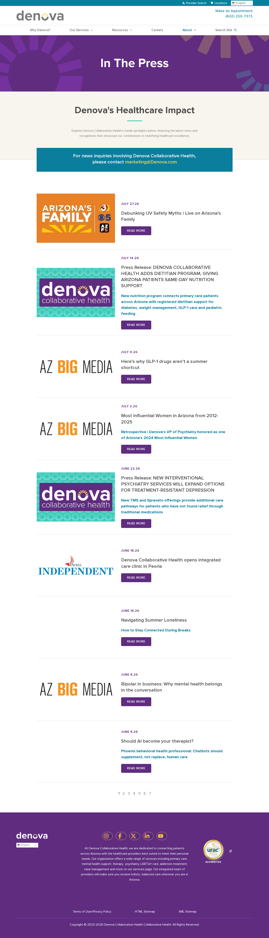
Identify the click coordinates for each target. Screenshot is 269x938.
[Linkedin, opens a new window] (148, 836)
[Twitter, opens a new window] (135, 836)
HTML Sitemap (145, 912)
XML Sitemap (188, 912)
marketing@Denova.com (151, 162)
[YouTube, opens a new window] (162, 836)
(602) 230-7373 (239, 16)
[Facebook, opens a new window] (121, 836)
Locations (220, 3)
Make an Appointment (234, 11)
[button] (91, 30)
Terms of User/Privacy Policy (92, 912)
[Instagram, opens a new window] (107, 836)
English (240, 3)
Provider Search (196, 3)
